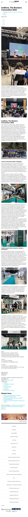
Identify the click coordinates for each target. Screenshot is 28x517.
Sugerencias (14, 446)
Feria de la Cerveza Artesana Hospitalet (12, 395)
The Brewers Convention (9, 384)
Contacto (14, 450)
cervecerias (6, 389)
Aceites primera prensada (14, 502)
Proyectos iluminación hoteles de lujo (14, 481)
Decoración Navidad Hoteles (14, 471)
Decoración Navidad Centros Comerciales (14, 474)
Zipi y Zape (14, 453)
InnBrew (5, 382)
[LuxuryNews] (14, 2)
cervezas (6, 385)
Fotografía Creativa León (14, 495)
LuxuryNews (14, 426)
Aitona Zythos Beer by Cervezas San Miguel (13, 398)
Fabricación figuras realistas (14, 464)
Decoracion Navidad (14, 467)
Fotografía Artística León (14, 491)
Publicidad (14, 429)
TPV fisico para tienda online (14, 488)
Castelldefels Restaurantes (14, 498)
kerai (14, 477)
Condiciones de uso (14, 443)
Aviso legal (14, 440)
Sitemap (2, 505)
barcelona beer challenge (9, 390)
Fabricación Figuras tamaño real (14, 460)
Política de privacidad (14, 436)
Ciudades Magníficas (8, 399)
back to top (3, 409)
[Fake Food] (14, 416)
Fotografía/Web (14, 433)
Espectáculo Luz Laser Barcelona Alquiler (14, 484)
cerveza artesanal (7, 386)
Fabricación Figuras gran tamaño (14, 457)
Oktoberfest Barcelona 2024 (9, 396)
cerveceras (6, 388)
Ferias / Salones (10, 380)
